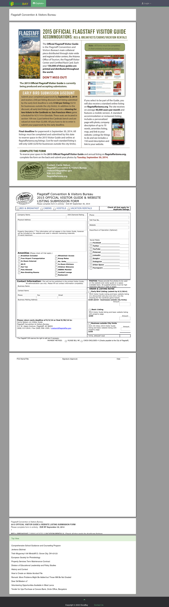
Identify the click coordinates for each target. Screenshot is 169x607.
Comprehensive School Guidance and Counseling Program (36, 545)
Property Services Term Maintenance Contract (30, 561)
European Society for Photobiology (25, 557)
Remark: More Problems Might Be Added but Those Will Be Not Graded (41, 577)
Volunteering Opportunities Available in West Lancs (32, 585)
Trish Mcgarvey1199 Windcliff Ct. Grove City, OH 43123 (34, 553)
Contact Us (98, 605)
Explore (39, 3)
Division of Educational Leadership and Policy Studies (33, 565)
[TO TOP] (84, 599)
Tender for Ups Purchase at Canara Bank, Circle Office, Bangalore (39, 589)
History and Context (19, 569)
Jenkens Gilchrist (18, 549)
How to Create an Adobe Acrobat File (27, 573)
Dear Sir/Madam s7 (19, 581)
